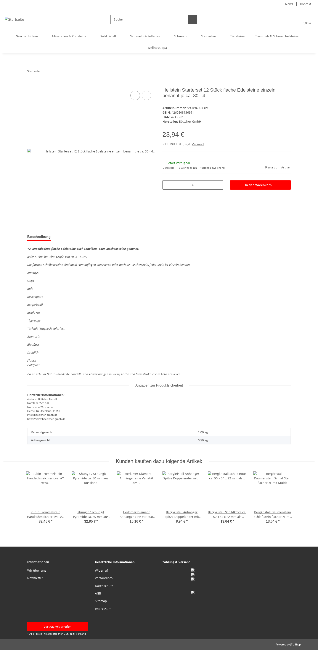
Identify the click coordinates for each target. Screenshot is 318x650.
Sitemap (101, 601)
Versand (198, 144)
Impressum (103, 609)
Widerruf (101, 570)
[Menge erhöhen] (218, 185)
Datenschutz (104, 586)
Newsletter (35, 578)
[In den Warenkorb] (30, 84)
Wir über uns (36, 570)
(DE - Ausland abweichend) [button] (209, 168)
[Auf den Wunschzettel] (146, 95)
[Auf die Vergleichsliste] (135, 95)
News (289, 4)
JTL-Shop (295, 644)
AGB (98, 593)
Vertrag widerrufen (57, 627)
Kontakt (305, 4)
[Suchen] (192, 19)
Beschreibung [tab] (39, 237)
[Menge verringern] (167, 185)
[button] (279, 23)
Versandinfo (103, 578)
